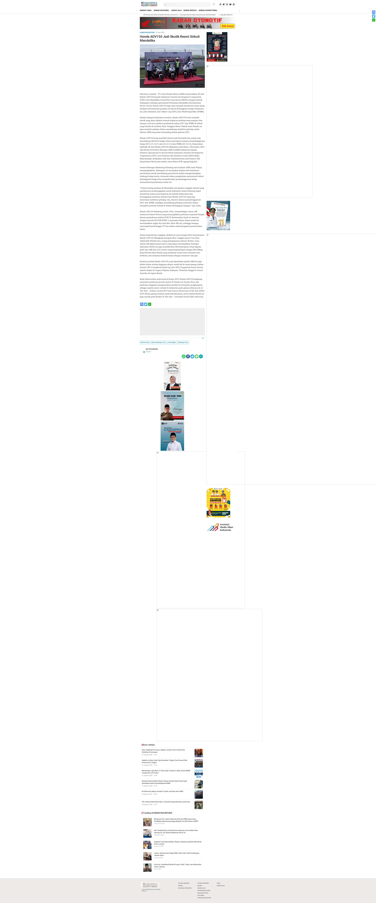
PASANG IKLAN (201, 888)
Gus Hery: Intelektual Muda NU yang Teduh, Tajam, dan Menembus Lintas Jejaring (177, 865)
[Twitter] (374, 16)
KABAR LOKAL (146, 10)
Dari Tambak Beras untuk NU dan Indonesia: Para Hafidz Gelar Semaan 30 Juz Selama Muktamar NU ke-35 (176, 831)
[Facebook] (374, 12)
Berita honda (145, 342)
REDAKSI (180, 886)
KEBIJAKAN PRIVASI (202, 893)
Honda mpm (172, 342)
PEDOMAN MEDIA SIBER (203, 890)
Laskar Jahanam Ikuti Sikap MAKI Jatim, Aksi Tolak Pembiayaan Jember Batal (176, 854)
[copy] (201, 356)
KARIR (218, 883)
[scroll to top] (362, 899)
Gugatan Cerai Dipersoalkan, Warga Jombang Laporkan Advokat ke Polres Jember (178, 843)
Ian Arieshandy (152, 349)
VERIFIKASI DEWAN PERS (185, 888)
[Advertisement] (172, 321)
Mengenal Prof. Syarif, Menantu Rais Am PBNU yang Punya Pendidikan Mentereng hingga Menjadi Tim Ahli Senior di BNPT (176, 820)
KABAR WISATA (190, 10)
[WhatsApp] (374, 20)
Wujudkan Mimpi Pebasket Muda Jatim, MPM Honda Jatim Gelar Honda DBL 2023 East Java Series (220, 15)
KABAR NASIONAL (161, 10)
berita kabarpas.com (159, 342)
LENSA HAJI (176, 10)
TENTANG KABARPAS (183, 883)
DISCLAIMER (200, 895)
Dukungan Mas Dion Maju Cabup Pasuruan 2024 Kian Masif (168, 15)
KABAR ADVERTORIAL (208, 10)
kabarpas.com (183, 342)
